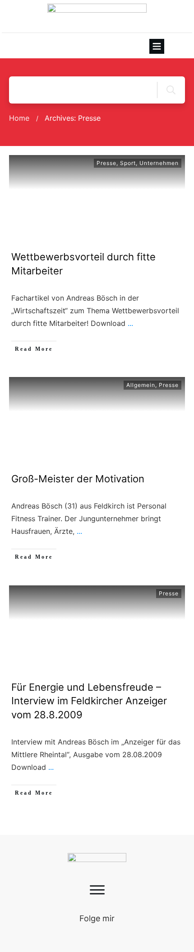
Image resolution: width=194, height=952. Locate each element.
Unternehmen (159, 163)
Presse (106, 163)
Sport (128, 163)
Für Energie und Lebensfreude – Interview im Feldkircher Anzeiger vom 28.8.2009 (89, 701)
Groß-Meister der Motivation (77, 479)
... (130, 323)
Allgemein (140, 385)
